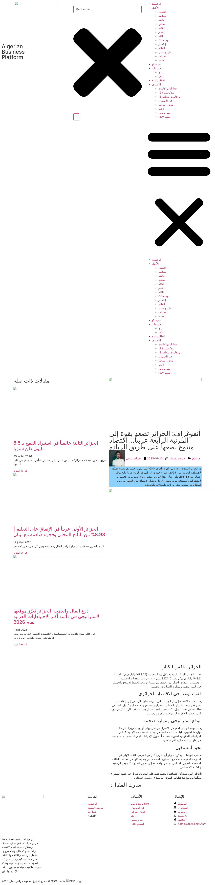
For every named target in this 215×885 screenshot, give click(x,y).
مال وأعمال (165, 52)
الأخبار (155, 7)
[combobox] (107, 9)
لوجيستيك (163, 40)
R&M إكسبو (164, 116)
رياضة (161, 20)
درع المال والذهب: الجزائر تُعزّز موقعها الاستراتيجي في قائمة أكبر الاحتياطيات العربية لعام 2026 (57, 616)
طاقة (161, 36)
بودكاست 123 (166, 92)
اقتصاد (162, 11)
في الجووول (165, 100)
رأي (160, 72)
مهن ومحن (164, 112)
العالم (161, 48)
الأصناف (156, 84)
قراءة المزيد (20, 470)
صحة (161, 60)
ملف (161, 76)
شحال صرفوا (165, 104)
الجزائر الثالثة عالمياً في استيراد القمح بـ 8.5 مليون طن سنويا (55, 445)
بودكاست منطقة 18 (169, 96)
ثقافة (161, 28)
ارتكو (161, 108)
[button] (179, 188)
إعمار (161, 32)
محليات (162, 56)
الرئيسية (156, 3)
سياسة (162, 15)
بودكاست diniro (167, 88)
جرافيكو (156, 64)
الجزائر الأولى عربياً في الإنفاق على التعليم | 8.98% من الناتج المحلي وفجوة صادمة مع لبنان (59, 531)
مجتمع (161, 24)
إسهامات (156, 68)
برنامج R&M (158, 80)
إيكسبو (162, 44)
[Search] (76, 116)
